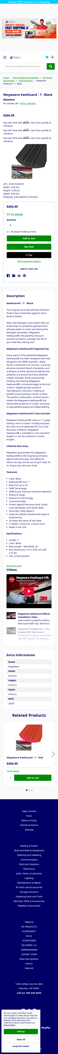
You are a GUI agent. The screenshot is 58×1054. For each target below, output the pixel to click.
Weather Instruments (29, 905)
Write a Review (27, 103)
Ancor (29, 935)
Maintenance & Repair (29, 882)
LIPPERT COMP (29, 954)
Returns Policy (29, 820)
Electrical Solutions (29, 864)
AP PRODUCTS (29, 926)
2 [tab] (29, 790)
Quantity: (11, 219)
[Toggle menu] (4, 57)
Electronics (29, 868)
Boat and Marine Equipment (29, 850)
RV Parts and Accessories (29, 887)
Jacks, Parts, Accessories (29, 873)
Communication (29, 859)
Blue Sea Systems (29, 958)
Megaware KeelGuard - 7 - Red (25, 757)
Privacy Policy (9, 1025)
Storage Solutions (29, 891)
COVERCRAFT (29, 931)
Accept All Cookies (21, 1046)
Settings (21, 1031)
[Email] (13, 275)
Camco (29, 963)
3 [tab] (32, 790)
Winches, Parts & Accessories (29, 901)
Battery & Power (29, 845)
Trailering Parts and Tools (29, 896)
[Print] (19, 275)
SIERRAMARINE (29, 949)
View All (29, 968)
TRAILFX (29, 921)
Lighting (29, 878)
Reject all (21, 1039)
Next (53, 754)
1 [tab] (26, 790)
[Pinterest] (24, 275)
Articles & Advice (29, 824)
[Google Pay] (29, 255)
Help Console (29, 811)
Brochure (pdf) (14, 565)
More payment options (29, 261)
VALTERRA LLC (29, 945)
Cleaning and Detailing (29, 854)
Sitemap (29, 829)
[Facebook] (8, 275)
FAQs (29, 815)
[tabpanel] (29, 753)
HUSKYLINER (29, 940)
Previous (4, 754)
